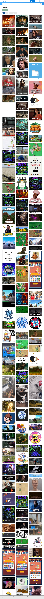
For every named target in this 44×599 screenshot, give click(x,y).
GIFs (7, 12)
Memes (15, 12)
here (4, 597)
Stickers (11, 12)
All (3, 12)
